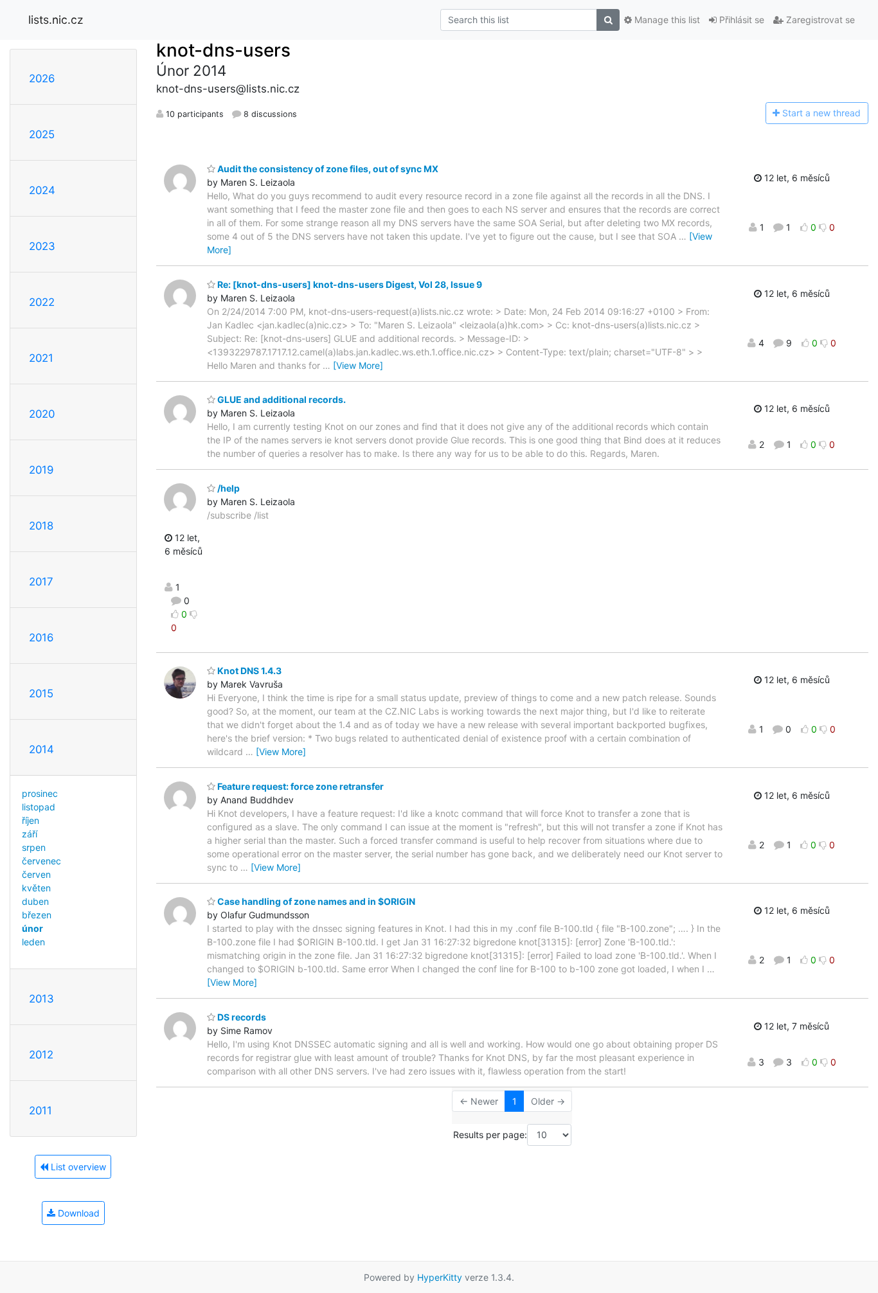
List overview (77, 1166)
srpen (34, 847)
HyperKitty (439, 1277)
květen (36, 887)
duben (35, 901)
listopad (38, 806)
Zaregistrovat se (819, 19)
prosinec (40, 793)
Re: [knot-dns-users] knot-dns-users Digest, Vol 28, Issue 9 (348, 284)
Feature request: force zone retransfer (299, 786)
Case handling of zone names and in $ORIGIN (315, 901)
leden (33, 941)
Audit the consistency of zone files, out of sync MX (326, 168)
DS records (240, 1017)
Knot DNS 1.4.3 (248, 670)
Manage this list (666, 19)
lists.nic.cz (55, 19)
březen (36, 914)
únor (32, 928)
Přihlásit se (740, 19)
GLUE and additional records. (280, 399)
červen (36, 874)
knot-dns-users (223, 50)
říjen (30, 820)
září (29, 833)
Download (77, 1213)
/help (227, 488)
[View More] (358, 365)
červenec (41, 860)
